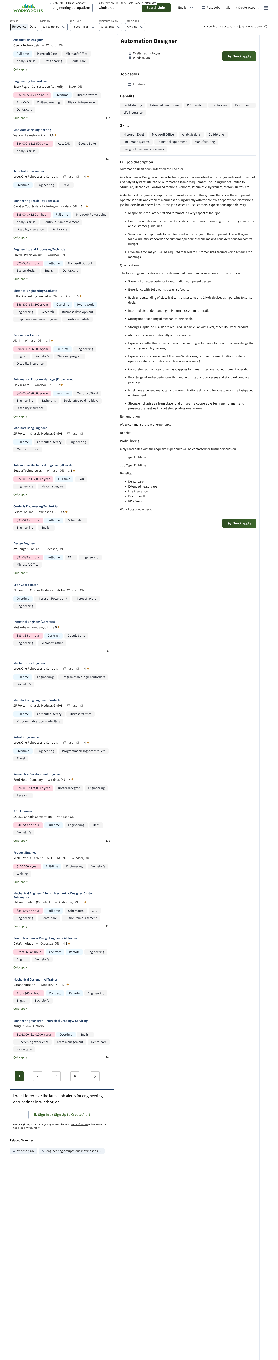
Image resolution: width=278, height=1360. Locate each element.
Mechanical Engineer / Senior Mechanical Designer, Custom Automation (53, 895)
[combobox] (71, 7)
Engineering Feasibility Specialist (36, 201)
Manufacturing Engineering (32, 130)
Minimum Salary (108, 21)
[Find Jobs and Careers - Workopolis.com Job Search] (28, 7)
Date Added (132, 21)
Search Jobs (156, 7)
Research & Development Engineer (37, 774)
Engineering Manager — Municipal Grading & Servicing (50, 1021)
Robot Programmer (26, 737)
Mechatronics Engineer (29, 663)
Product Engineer (25, 853)
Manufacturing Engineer (30, 428)
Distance (45, 21)
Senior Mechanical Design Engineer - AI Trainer (45, 938)
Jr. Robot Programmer (28, 171)
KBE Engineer (22, 811)
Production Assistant (28, 335)
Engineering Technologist (31, 81)
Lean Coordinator (25, 585)
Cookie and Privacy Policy (26, 1127)
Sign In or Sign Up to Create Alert (64, 1114)
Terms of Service (79, 1124)
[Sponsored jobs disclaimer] (265, 26)
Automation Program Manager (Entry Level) (43, 380)
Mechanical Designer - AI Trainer (35, 980)
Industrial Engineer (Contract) (34, 622)
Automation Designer (28, 40)
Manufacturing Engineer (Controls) (37, 700)
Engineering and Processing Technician (40, 249)
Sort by (14, 21)
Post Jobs (213, 7)
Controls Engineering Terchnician (36, 506)
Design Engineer (24, 544)
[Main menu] (265, 7)
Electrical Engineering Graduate (35, 291)
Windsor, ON (25, 1151)
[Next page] (95, 1076)
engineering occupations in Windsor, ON (73, 1151)
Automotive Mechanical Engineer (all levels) (43, 465)
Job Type (75, 21)
